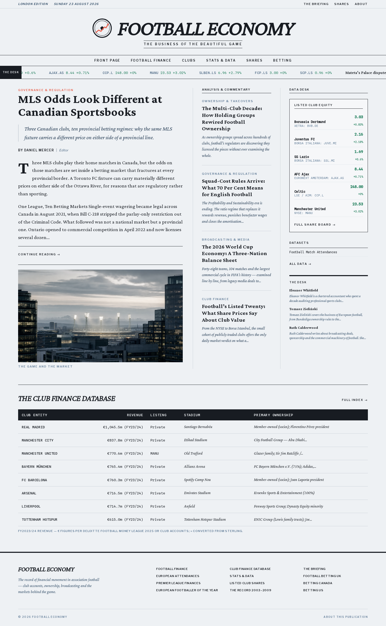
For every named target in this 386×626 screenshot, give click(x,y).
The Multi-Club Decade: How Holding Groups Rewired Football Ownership (232, 118)
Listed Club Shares (247, 583)
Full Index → (355, 400)
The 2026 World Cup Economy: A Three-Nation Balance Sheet (234, 253)
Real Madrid (33, 427)
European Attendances (177, 576)
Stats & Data (221, 60)
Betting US (313, 590)
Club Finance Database (250, 569)
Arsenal (29, 493)
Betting (282, 60)
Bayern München (36, 466)
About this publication (346, 616)
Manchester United (40, 453)
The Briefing (316, 4)
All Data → (300, 264)
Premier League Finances (178, 583)
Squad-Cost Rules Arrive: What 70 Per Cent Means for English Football (233, 187)
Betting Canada (317, 583)
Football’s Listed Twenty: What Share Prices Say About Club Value (233, 313)
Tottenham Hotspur (40, 519)
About (361, 4)
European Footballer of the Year (187, 590)
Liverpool (31, 506)
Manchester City (37, 440)
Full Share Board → (315, 224)
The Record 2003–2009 (250, 590)
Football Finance (151, 60)
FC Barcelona (34, 480)
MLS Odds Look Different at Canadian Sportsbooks (90, 105)
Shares (341, 4)
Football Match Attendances (313, 252)
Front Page (107, 60)
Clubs (189, 60)
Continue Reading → (39, 254)
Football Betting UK (322, 576)
